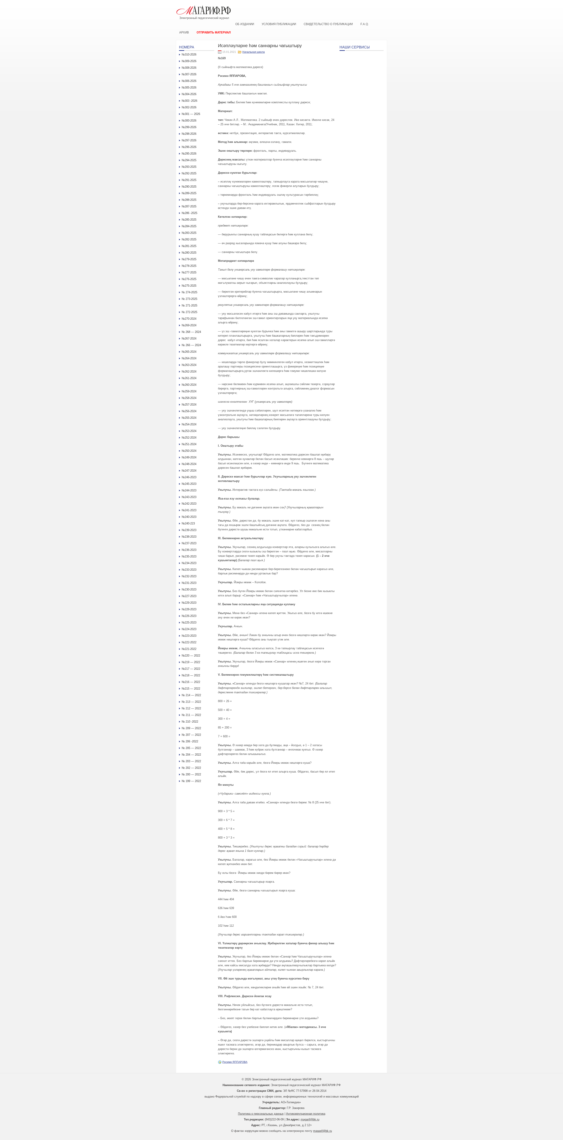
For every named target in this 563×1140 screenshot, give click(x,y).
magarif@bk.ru (310, 1119)
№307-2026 (189, 74)
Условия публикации (279, 24)
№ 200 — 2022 (191, 774)
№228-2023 (189, 609)
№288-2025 (189, 199)
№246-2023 (189, 477)
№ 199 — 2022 (191, 781)
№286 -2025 (189, 213)
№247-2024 (189, 470)
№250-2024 (189, 450)
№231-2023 (189, 583)
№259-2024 (189, 391)
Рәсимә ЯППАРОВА (234, 1062)
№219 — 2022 (191, 662)
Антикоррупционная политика (305, 1113)
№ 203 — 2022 (191, 761)
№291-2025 (189, 180)
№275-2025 (189, 285)
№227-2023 (189, 596)
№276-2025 (189, 279)
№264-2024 (189, 358)
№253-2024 (189, 431)
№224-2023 (189, 629)
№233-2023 (189, 569)
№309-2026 (189, 61)
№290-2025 (189, 186)
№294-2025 (189, 160)
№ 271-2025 (189, 305)
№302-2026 (189, 107)
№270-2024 (189, 318)
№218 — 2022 (191, 675)
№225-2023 (189, 622)
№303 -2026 (189, 100)
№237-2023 (189, 543)
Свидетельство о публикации (328, 24)
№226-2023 (189, 616)
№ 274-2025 (189, 292)
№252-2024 (189, 437)
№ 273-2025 (189, 299)
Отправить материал (214, 32)
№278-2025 (189, 265)
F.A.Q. (364, 24)
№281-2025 (189, 246)
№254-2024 (189, 424)
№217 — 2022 (191, 668)
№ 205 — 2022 (191, 748)
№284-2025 (189, 226)
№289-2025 (189, 193)
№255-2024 (189, 417)
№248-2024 (189, 464)
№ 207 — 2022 (191, 734)
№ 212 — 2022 (191, 708)
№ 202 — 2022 (191, 767)
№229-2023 (189, 602)
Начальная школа (253, 51)
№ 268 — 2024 (191, 332)
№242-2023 (189, 503)
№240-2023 (189, 516)
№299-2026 (189, 127)
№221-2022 (189, 649)
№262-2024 (189, 371)
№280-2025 (189, 252)
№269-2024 (189, 325)
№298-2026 (189, 133)
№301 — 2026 (191, 114)
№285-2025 (189, 219)
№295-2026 (189, 153)
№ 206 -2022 (190, 741)
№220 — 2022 (191, 655)
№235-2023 (189, 556)
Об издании (244, 24)
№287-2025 (189, 206)
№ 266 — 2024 (191, 345)
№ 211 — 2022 (191, 715)
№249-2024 (189, 457)
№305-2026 (189, 87)
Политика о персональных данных (261, 1113)
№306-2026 (189, 81)
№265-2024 (189, 351)
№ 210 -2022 (190, 721)
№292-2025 (189, 173)
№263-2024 (189, 365)
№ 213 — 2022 (191, 701)
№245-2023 (189, 483)
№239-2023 (189, 530)
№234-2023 (189, 563)
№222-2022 (189, 642)
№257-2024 (189, 404)
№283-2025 (189, 232)
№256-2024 (189, 411)
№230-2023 (189, 589)
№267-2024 (189, 338)
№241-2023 (189, 510)
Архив (184, 32)
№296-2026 (189, 147)
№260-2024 (189, 384)
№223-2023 (189, 635)
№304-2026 (189, 94)
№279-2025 (189, 259)
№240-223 (188, 523)
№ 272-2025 (189, 312)
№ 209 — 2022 (191, 728)
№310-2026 (189, 54)
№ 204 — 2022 (191, 754)
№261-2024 (189, 378)
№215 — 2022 (191, 688)
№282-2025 (189, 239)
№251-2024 (189, 444)
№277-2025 (189, 272)
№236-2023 (189, 550)
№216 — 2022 (191, 682)
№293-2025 (189, 166)
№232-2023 (189, 576)
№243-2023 (189, 497)
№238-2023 (189, 536)
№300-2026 (189, 120)
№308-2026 (189, 67)
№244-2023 (189, 490)
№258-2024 (189, 398)
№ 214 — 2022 (191, 695)
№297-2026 (189, 140)
